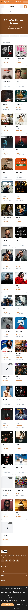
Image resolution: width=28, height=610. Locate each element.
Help (2, 576)
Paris (5, 36)
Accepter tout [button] (7, 604)
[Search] (24, 12)
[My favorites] (21, 6)
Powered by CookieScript (14, 608)
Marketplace (5, 567)
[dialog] (14, 598)
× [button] (26, 587)
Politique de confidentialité (11, 601)
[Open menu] (2, 6)
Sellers (3, 571)
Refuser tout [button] (20, 604)
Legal (3, 580)
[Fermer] (26, 2)
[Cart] (25, 6)
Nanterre (14, 36)
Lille (23, 36)
